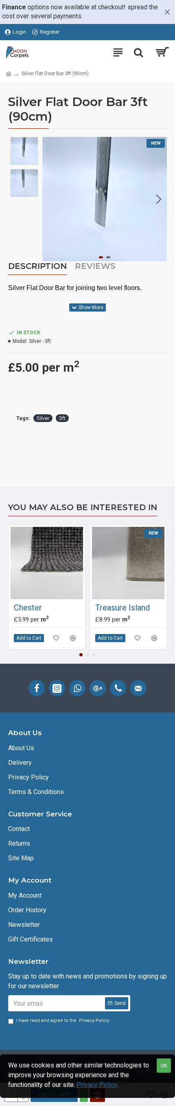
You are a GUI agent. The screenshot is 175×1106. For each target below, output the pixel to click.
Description (37, 266)
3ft (62, 418)
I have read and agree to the (62, 1020)
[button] (50, 199)
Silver (43, 418)
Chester (28, 608)
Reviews (95, 266)
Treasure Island (122, 608)
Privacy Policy (97, 1085)
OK (163, 1066)
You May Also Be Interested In (82, 507)
